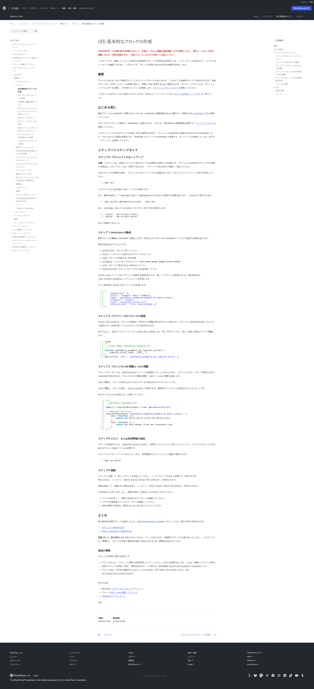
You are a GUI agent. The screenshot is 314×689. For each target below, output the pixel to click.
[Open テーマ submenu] (14, 204)
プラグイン (73, 660)
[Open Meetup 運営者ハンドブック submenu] (11, 236)
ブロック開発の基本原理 (160, 51)
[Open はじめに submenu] (13, 74)
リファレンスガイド (22, 215)
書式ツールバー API (23, 174)
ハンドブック (23, 24)
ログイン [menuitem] (305, 2)
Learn (131, 653)
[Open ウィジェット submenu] (14, 211)
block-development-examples (150, 521)
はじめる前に (279, 49)
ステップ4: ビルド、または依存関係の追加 (121, 438)
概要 (275, 46)
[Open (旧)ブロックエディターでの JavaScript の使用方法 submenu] (14, 177)
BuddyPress (253, 664)
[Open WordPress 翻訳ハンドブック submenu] (11, 246)
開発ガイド (64, 24)
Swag (191, 664)
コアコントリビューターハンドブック (25, 45)
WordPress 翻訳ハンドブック (24, 247)
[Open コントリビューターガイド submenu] (13, 222)
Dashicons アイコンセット (114, 596)
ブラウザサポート (19, 54)
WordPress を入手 (301, 8)
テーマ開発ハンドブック (22, 230)
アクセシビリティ (23, 82)
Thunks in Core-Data (24, 208)
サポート (132, 657)
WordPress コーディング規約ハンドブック (25, 59)
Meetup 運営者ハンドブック (24, 237)
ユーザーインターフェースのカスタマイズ (26, 158)
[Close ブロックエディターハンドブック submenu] (11, 67)
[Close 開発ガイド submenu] (13, 78)
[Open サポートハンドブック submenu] (11, 250)
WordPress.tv (135, 664)
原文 (100, 602)
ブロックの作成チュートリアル (187, 94)
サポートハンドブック (21, 250)
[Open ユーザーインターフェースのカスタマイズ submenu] (14, 157)
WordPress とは (16, 653)
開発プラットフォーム (24, 147)
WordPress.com (254, 653)
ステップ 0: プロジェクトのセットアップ (120, 157)
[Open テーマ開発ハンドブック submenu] (11, 229)
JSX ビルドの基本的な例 (113, 527)
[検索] (35, 31)
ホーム (12, 24)
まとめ (276, 87)
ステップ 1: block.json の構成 (287, 62)
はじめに (17, 74)
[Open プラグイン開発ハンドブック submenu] (11, 64)
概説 (16, 219)
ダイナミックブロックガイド (166, 88)
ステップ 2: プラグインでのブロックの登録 (122, 316)
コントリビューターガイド (24, 222)
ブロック (75, 24)
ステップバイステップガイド (285, 53)
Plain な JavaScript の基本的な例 (116, 531)
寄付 (190, 660)
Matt (250, 657)
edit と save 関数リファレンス (123, 592)
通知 (18, 191)
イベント (191, 657)
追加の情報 (279, 90)
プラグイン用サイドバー (25, 195)
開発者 (131, 660)
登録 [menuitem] (311, 2)
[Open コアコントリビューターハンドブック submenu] (11, 44)
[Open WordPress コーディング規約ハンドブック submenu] (11, 57)
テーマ (18, 205)
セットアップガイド (205, 123)
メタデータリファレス (121, 588)
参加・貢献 (192, 653)
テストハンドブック (20, 226)
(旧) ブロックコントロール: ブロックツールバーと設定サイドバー (28, 111)
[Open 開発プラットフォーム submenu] (14, 147)
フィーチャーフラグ (24, 170)
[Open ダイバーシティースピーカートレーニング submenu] (11, 240)
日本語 (35, 676)
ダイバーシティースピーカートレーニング (25, 241)
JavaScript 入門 (201, 113)
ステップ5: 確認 (281, 84)
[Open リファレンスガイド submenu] (13, 215)
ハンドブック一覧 (19, 51)
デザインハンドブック (21, 233)
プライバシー (15, 664)
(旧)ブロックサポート (26, 118)
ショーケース (74, 653)
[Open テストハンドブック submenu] (11, 226)
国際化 (18, 184)
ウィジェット (21, 212)
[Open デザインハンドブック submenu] (11, 233)
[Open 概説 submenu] (13, 219)
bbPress (251, 660)
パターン (72, 664)
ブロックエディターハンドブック (44, 24)
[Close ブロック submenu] (14, 85)
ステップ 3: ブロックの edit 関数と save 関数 (123, 366)
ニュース (13, 657)
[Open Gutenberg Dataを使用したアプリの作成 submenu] (14, 150)
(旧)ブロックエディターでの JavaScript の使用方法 (27, 178)
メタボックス (21, 187)
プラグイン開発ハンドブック (24, 64)
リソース (278, 94)
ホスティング (15, 660)
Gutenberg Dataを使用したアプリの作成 (27, 152)
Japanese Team (16, 16)
